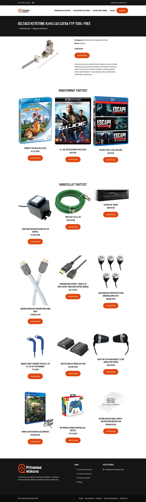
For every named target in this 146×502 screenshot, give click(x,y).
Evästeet (98, 498)
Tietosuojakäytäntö (110, 498)
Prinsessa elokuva (63, 10)
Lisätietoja (82, 55)
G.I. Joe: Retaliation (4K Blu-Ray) (73, 149)
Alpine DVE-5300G (111, 204)
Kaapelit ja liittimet (40, 28)
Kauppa (122, 11)
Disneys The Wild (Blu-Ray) (35, 148)
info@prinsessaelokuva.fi (119, 3)
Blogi (112, 10)
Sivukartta (123, 498)
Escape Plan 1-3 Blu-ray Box (110, 150)
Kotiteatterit (25, 28)
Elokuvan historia (81, 10)
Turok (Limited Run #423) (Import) (35, 431)
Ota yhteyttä (89, 498)
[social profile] (33, 3)
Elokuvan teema (100, 10)
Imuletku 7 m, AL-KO (73, 217)
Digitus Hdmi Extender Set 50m (73, 363)
